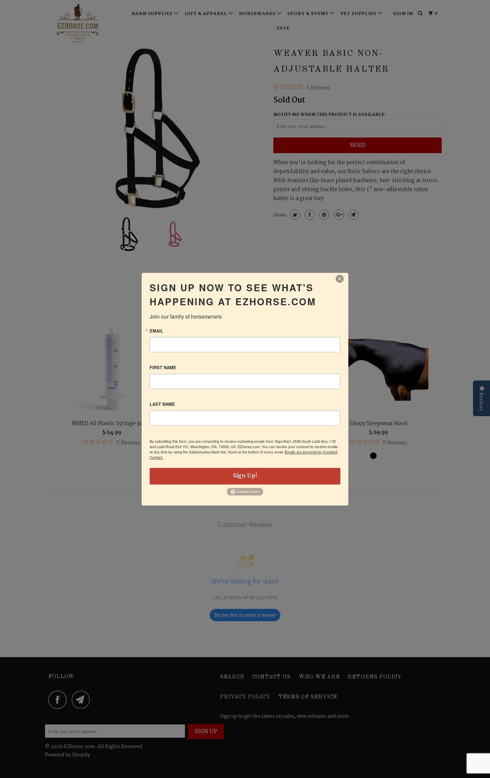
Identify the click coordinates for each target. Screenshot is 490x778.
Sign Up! (245, 475)
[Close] (339, 279)
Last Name (162, 404)
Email (156, 331)
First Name (163, 367)
